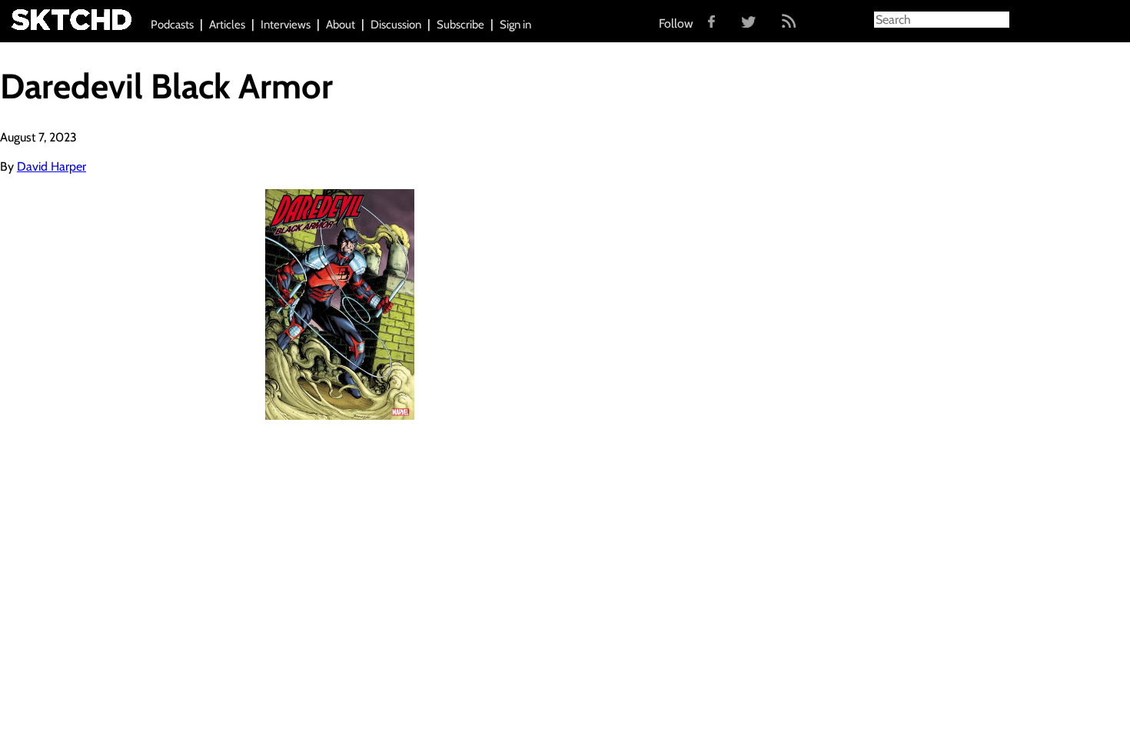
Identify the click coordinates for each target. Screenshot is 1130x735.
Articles (227, 25)
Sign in (515, 25)
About (340, 25)
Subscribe (460, 25)
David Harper (51, 166)
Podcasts (172, 25)
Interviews (286, 25)
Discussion (396, 25)
